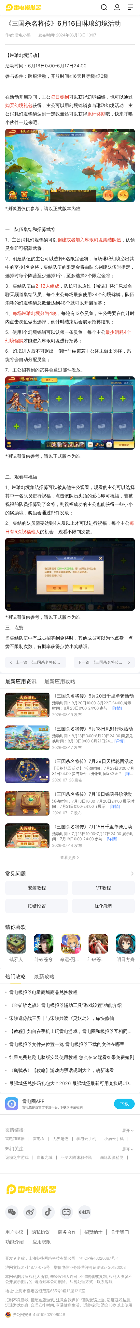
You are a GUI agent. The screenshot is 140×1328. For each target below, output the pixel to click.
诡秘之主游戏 (17, 1157)
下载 (124, 1103)
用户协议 (14, 1232)
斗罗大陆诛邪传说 (76, 1157)
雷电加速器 (15, 1138)
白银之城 (44, 1157)
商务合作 (67, 1232)
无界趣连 (60, 1138)
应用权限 (42, 1241)
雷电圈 (39, 1138)
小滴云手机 (114, 1138)
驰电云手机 (86, 1138)
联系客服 (105, 1281)
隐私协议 (41, 1232)
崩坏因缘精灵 (111, 1157)
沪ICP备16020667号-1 (99, 1258)
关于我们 (120, 1232)
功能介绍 (15, 1241)
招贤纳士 (93, 1232)
